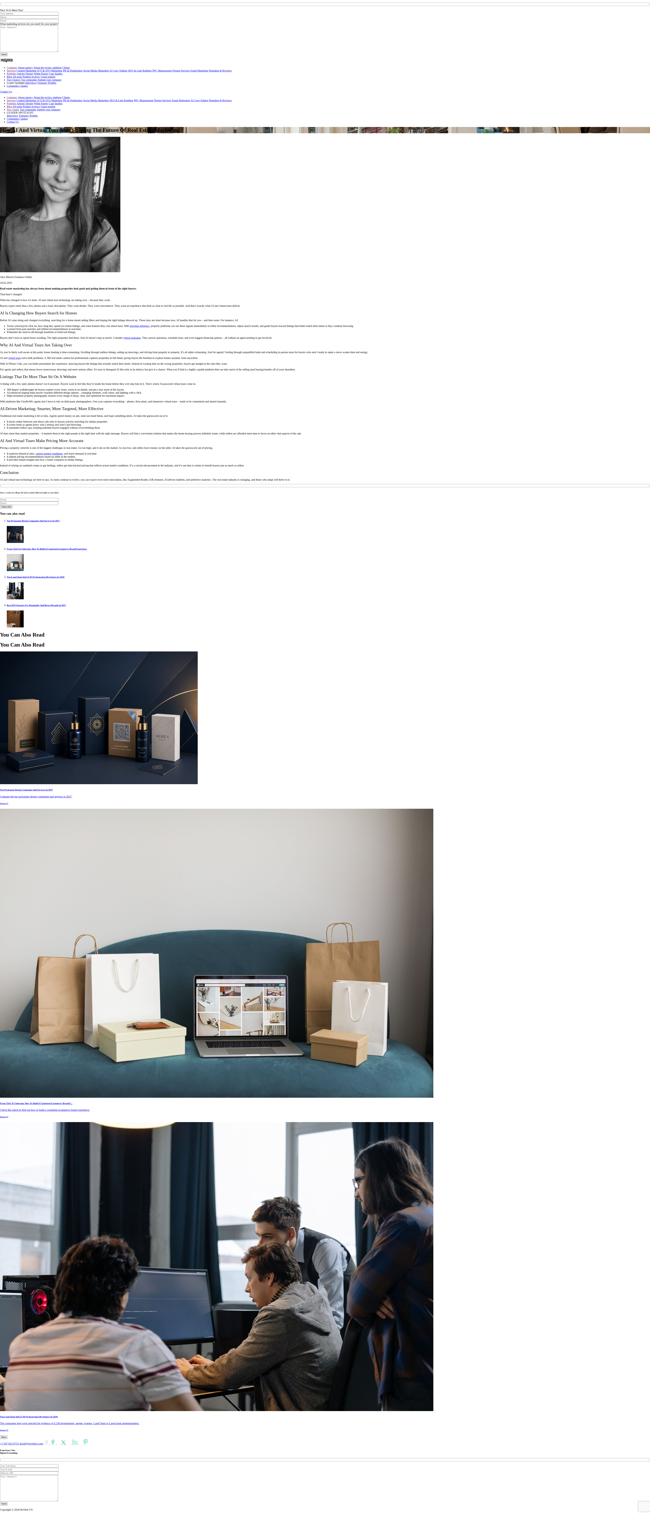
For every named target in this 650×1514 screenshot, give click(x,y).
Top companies (29, 79)
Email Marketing (199, 70)
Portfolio (11, 73)
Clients (66, 67)
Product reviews (31, 76)
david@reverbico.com (31, 1443)
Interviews (30, 82)
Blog (9, 76)
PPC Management (162, 70)
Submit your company (50, 79)
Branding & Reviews (220, 70)
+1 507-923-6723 (9, 1443)
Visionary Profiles (46, 82)
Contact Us (6, 91)
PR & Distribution (72, 70)
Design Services (181, 70)
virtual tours (14, 358)
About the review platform (47, 67)
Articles (21, 73)
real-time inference (139, 326)
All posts (17, 76)
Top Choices (13, 79)
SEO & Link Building (140, 70)
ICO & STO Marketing (49, 70)
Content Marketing (26, 70)
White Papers (41, 73)
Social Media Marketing (96, 70)
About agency (25, 67)
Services (11, 70)
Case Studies (55, 73)
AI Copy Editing (118, 70)
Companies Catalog (17, 85)
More (3, 1437)
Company (12, 67)
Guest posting (48, 76)
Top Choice (13, 109)
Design (29, 73)
